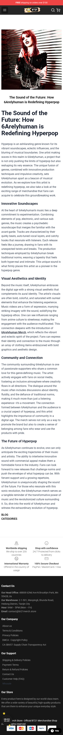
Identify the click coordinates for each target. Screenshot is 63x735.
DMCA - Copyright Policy (15, 640)
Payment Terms (10, 664)
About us (7, 626)
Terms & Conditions (12, 630)
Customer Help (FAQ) (13, 679)
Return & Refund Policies (15, 669)
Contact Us (8, 674)
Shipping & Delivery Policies (16, 660)
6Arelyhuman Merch (13, 332)
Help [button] (57, 731)
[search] (53, 10)
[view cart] (58, 10)
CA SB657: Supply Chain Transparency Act (24, 644)
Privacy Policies (10, 635)
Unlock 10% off (7, 720)
